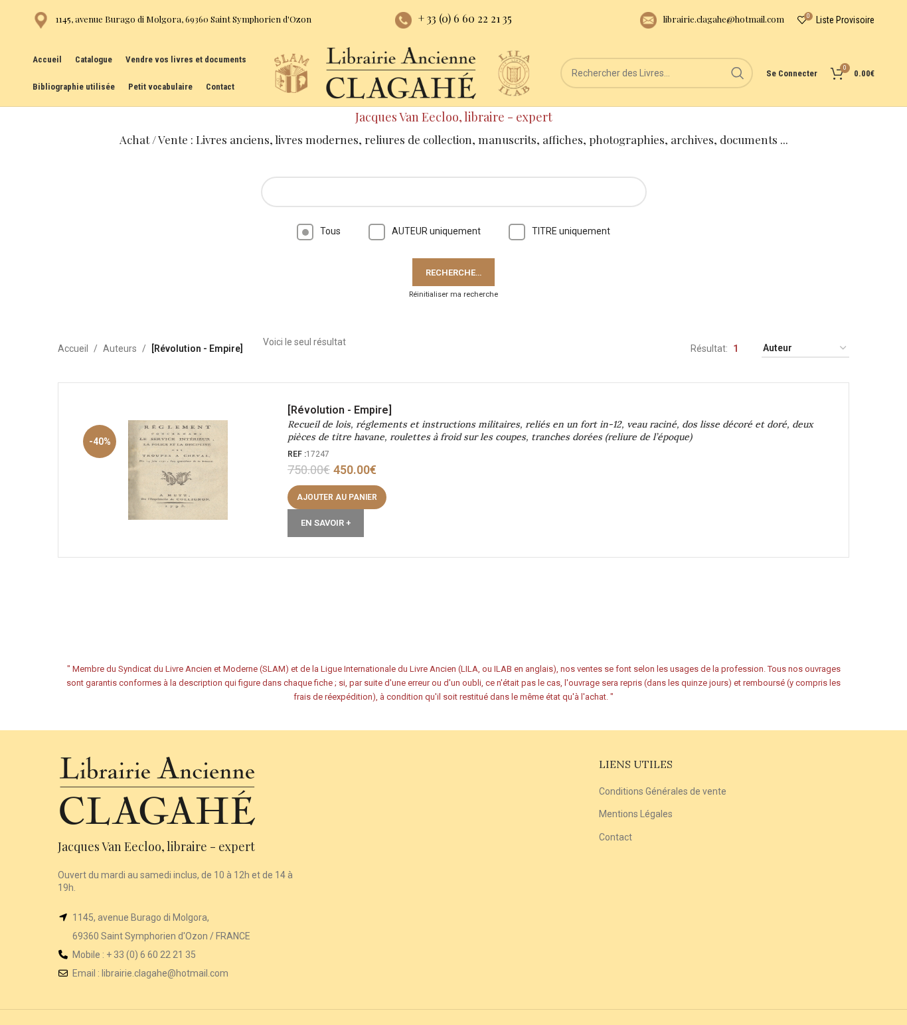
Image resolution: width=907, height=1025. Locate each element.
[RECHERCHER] (737, 73)
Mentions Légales (636, 814)
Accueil (73, 348)
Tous (330, 231)
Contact (615, 837)
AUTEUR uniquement (436, 231)
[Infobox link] (172, 20)
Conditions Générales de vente (662, 791)
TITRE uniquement (571, 231)
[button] (337, 497)
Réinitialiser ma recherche (453, 294)
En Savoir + (326, 523)
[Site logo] (291, 72)
